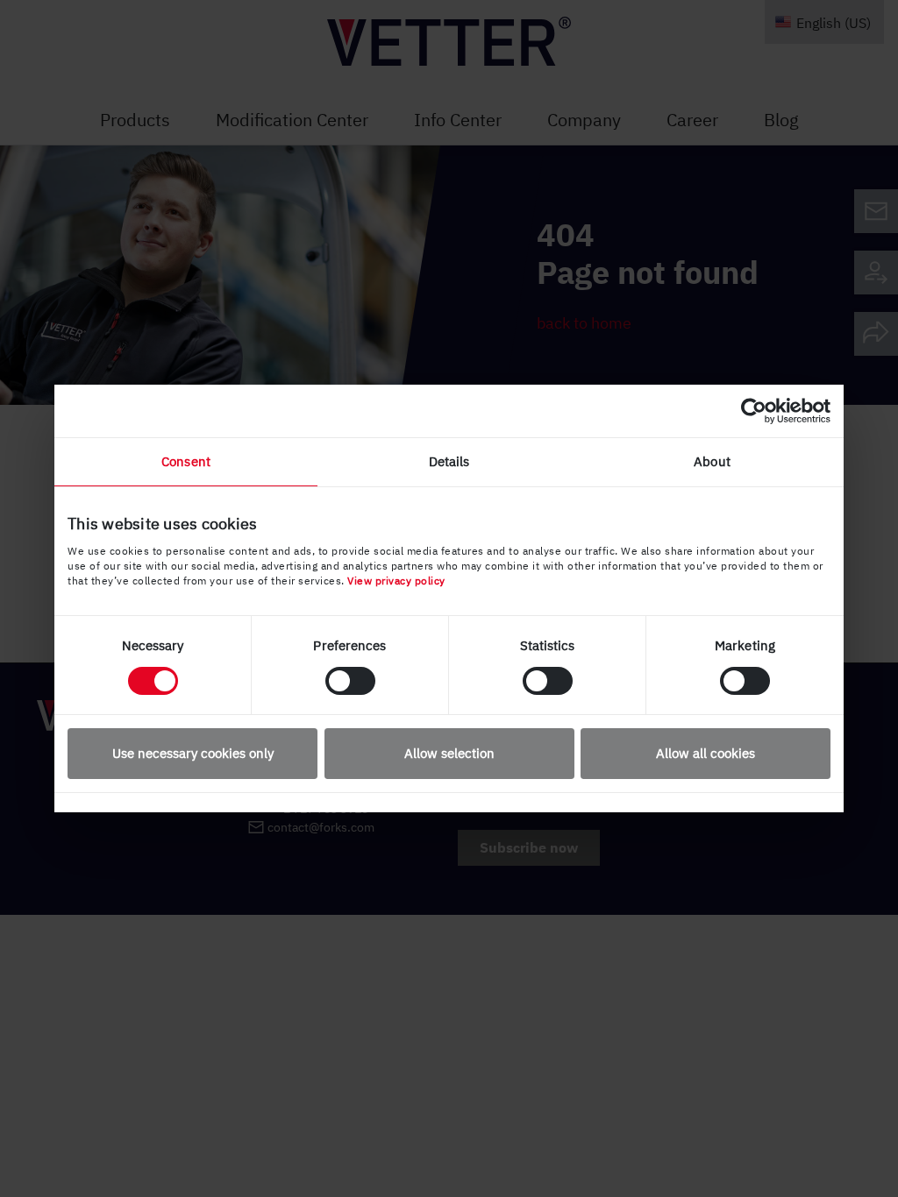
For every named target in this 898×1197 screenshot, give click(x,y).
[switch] (350, 681)
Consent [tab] (185, 461)
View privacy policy (396, 580)
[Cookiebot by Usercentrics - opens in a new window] (753, 411)
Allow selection (449, 753)
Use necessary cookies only (193, 753)
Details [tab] (449, 461)
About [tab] (712, 461)
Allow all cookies (705, 753)
